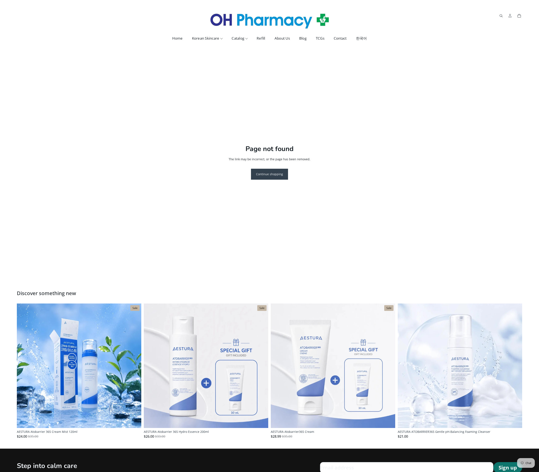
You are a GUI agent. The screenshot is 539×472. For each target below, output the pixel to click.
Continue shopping (269, 174)
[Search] (501, 15)
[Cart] (519, 15)
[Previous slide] (23, 365)
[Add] (135, 421)
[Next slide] (135, 365)
